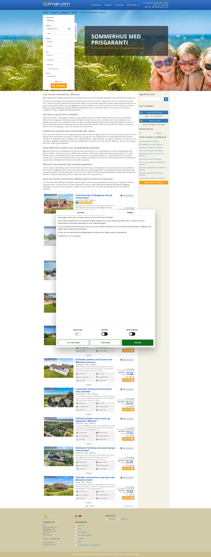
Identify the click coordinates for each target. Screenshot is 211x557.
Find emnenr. (96, 5)
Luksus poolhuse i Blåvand (149, 141)
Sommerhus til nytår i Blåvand (150, 159)
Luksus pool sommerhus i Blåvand (152, 178)
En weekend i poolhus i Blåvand (151, 144)
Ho (140, 133)
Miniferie (108, 5)
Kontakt (81, 525)
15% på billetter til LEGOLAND (89, 545)
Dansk (76, 516)
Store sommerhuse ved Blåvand (151, 151)
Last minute (119, 5)
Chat (149, 7)
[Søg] (166, 99)
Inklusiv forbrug (53, 69)
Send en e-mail (154, 121)
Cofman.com (47, 535)
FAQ (79, 529)
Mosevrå (158, 133)
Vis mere (88, 355)
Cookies (81, 538)
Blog (79, 542)
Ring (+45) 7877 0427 (154, 112)
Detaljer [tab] (130, 212)
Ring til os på (157, 3)
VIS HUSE (60, 85)
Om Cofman (82, 532)
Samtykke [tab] (81, 212)
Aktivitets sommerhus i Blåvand (151, 147)
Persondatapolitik (84, 535)
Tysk (80, 516)
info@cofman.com (161, 7)
